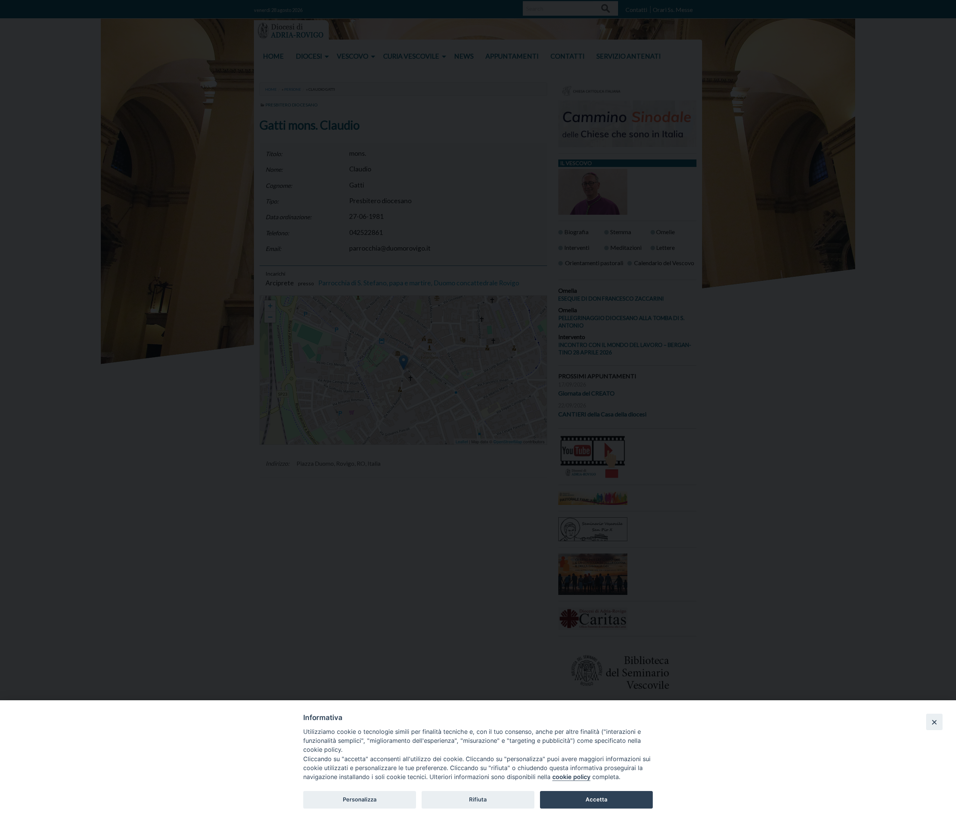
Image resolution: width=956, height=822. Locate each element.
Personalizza (359, 799)
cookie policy (571, 777)
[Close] (934, 722)
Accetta (596, 799)
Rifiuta (478, 799)
